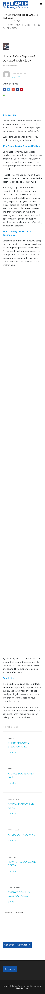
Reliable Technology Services (24, 986)
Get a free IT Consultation (17, 945)
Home (6, 21)
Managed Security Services (22, 936)
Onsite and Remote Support (22, 924)
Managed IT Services (17, 919)
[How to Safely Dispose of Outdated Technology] (11, 102)
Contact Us (9, 969)
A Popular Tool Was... (21, 834)
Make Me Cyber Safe (10, 65)
